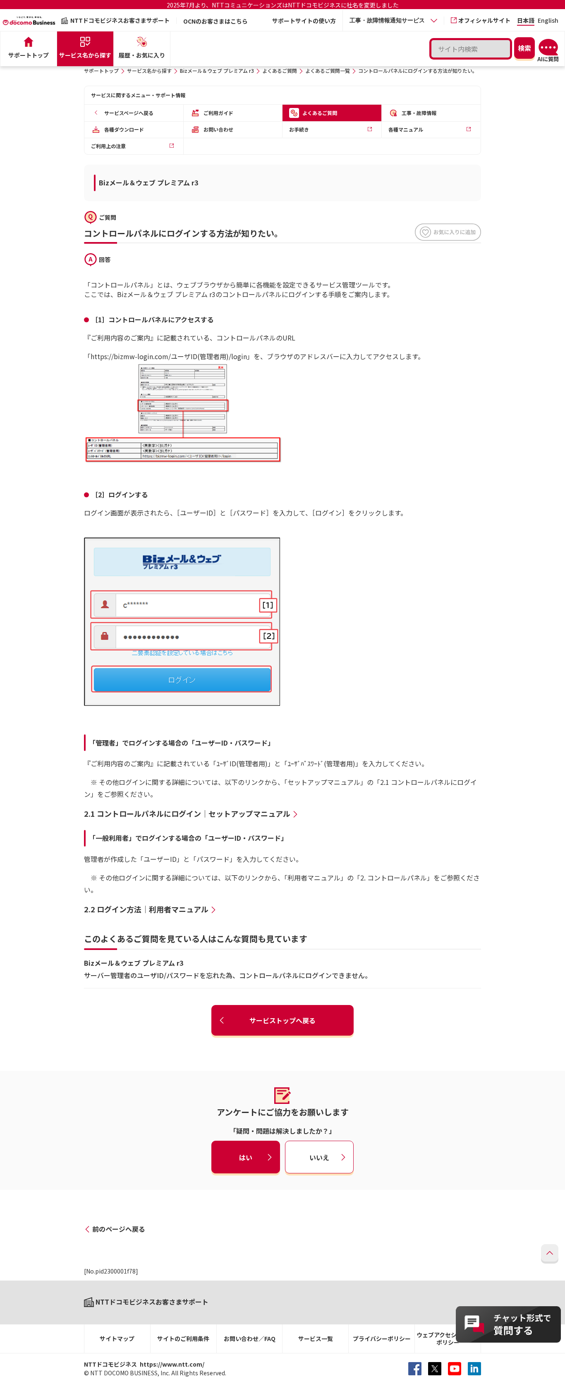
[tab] (393, 20)
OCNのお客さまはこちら (215, 21)
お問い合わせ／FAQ (249, 1338)
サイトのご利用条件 (183, 1338)
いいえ (319, 1157)
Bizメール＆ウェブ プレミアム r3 (217, 70)
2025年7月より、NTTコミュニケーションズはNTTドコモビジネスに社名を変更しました (283, 5)
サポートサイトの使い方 (304, 21)
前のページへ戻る (118, 1229)
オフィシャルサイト (484, 20)
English (548, 20)
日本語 (525, 20)
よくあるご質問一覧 (327, 70)
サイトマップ (117, 1338)
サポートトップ (101, 70)
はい (245, 1157)
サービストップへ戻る (282, 1020)
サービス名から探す (149, 70)
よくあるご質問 (279, 70)
